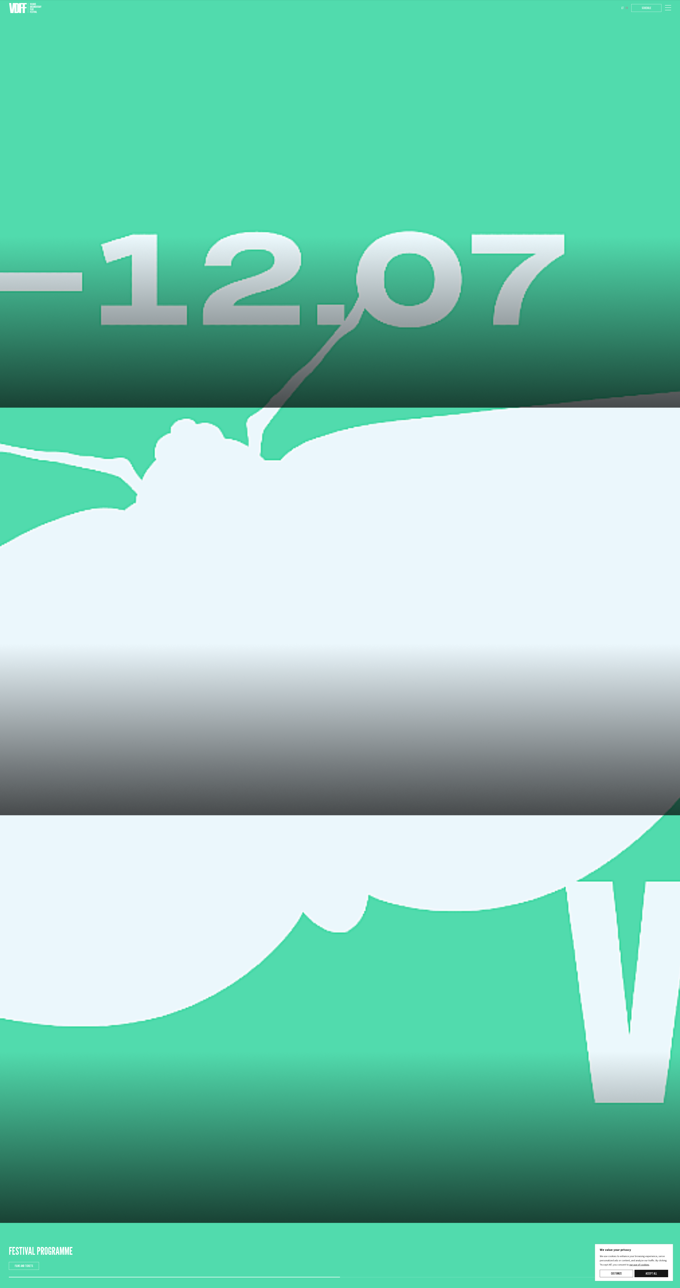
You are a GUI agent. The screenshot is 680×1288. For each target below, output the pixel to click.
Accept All (651, 1273)
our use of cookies (639, 1265)
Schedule (646, 8)
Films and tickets (24, 1266)
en (626, 8)
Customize (616, 1273)
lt (622, 8)
